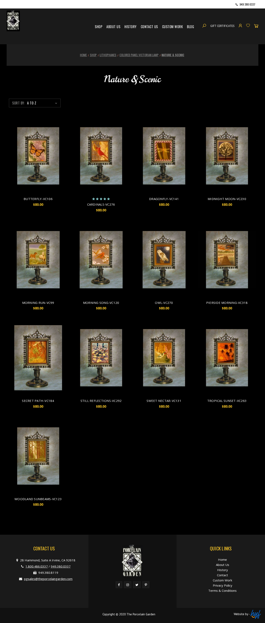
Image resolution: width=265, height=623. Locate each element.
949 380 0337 (247, 4)
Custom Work (172, 26)
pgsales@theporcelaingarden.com (48, 579)
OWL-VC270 (164, 303)
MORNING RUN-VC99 (38, 303)
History (130, 26)
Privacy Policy (222, 585)
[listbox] (42, 103)
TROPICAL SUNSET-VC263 (227, 401)
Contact (222, 575)
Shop (98, 26)
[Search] (204, 26)
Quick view (38, 155)
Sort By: (18, 103)
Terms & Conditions (222, 590)
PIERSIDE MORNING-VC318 (227, 303)
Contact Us (149, 26)
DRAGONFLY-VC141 (164, 199)
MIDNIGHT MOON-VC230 (227, 199)
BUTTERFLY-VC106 (38, 199)
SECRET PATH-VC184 (38, 401)
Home (222, 559)
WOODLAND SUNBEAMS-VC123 (38, 499)
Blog (190, 26)
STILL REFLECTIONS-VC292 (101, 401)
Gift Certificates (222, 26)
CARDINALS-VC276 (101, 204)
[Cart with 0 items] (256, 26)
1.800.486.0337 (36, 566)
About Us (113, 26)
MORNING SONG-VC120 (101, 303)
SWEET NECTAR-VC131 (164, 401)
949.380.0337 (61, 566)
